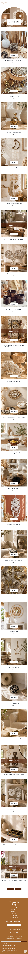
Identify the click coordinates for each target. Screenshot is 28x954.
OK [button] (21, 948)
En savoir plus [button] (5, 951)
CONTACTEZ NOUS (14, 925)
